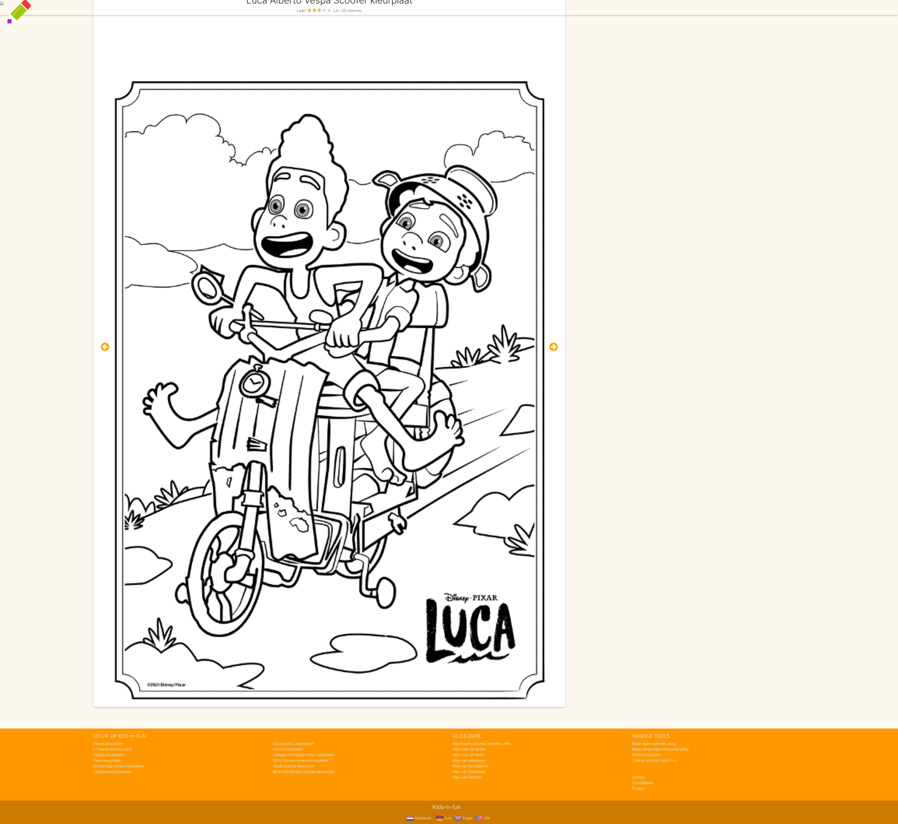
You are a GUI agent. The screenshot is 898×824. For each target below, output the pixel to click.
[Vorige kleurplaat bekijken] (107, 347)
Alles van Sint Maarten (471, 766)
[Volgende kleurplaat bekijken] (552, 347)
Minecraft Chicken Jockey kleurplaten (303, 771)
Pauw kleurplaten (107, 760)
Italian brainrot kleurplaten (294, 766)
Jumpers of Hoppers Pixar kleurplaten (303, 754)
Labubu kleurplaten (108, 754)
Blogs (407, 7)
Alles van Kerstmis (467, 777)
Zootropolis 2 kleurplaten (293, 743)
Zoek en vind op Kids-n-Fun (654, 760)
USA (486, 818)
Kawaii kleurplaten (108, 743)
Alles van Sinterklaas (469, 771)
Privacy (638, 788)
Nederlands (422, 818)
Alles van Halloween (469, 760)
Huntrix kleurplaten (288, 749)
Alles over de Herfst (469, 754)
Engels (467, 818)
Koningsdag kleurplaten (112, 771)
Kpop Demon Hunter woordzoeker (301, 760)
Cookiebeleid (643, 782)
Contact (638, 777)
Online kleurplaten (646, 754)
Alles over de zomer (469, 749)
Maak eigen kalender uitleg (654, 743)
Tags (544, 7)
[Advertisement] (329, 47)
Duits (447, 818)
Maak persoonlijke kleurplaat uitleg (660, 749)
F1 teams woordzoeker (112, 749)
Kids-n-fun (346, 7)
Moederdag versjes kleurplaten (118, 766)
